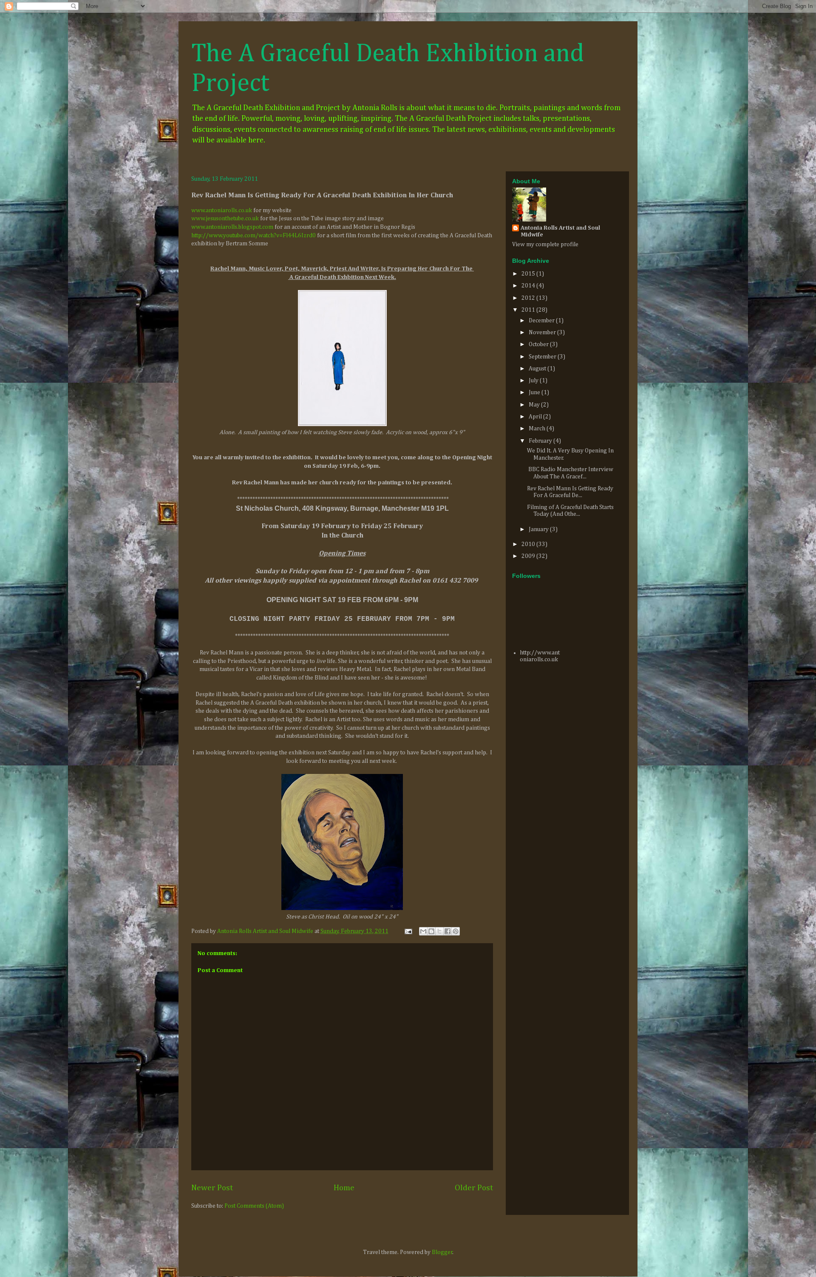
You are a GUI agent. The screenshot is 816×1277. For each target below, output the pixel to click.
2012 (528, 298)
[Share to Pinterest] (455, 931)
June (535, 392)
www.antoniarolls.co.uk (221, 210)
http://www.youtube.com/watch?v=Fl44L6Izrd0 (253, 236)
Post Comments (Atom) (254, 1206)
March (538, 429)
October (539, 344)
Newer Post (212, 1188)
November (543, 333)
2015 (528, 274)
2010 (528, 544)
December (542, 321)
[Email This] (423, 931)
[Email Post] (408, 931)
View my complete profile (545, 244)
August (538, 369)
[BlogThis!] (431, 931)
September (543, 357)
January (539, 529)
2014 (528, 286)
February (541, 441)
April (536, 417)
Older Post (474, 1188)
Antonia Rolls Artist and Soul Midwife (560, 231)
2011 (528, 310)
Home (344, 1188)
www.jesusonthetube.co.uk (225, 219)
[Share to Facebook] (447, 931)
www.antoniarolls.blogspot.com (232, 227)
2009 (528, 556)
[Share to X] (439, 931)
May (535, 405)
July (534, 381)
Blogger (442, 1252)
